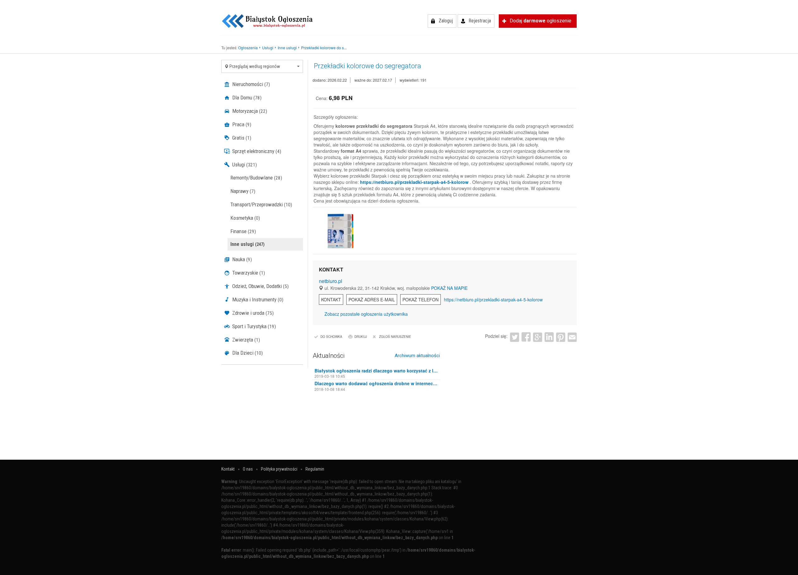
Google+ (537, 337)
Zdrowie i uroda (252, 313)
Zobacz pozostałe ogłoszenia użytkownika (366, 314)
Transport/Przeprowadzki (261, 204)
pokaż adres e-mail (372, 299)
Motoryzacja (249, 111)
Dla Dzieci (247, 353)
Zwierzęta (245, 340)
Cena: (322, 98)
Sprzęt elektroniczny (256, 151)
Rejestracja (480, 21)
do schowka (331, 336)
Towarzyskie (248, 273)
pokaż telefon (420, 299)
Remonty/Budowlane (256, 178)
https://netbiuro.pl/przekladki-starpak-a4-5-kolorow (414, 182)
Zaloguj (446, 21)
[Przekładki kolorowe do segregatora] (339, 231)
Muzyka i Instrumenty (257, 299)
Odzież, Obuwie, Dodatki (260, 286)
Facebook (526, 337)
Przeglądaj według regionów (254, 66)
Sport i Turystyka (253, 326)
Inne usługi (247, 244)
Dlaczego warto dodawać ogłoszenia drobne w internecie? (376, 383)
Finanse (243, 231)
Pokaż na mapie (449, 288)
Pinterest (560, 337)
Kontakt (331, 299)
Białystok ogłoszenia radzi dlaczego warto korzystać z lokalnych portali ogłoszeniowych (376, 370)
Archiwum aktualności (417, 355)
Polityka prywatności (279, 469)
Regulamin (314, 469)
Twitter (514, 337)
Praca (241, 124)
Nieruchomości (250, 84)
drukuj (360, 336)
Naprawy (242, 191)
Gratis (241, 138)
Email (572, 337)
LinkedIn (549, 337)
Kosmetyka (245, 218)
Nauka (241, 259)
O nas (248, 469)
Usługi (244, 164)
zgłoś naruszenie (395, 336)
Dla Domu (246, 97)
